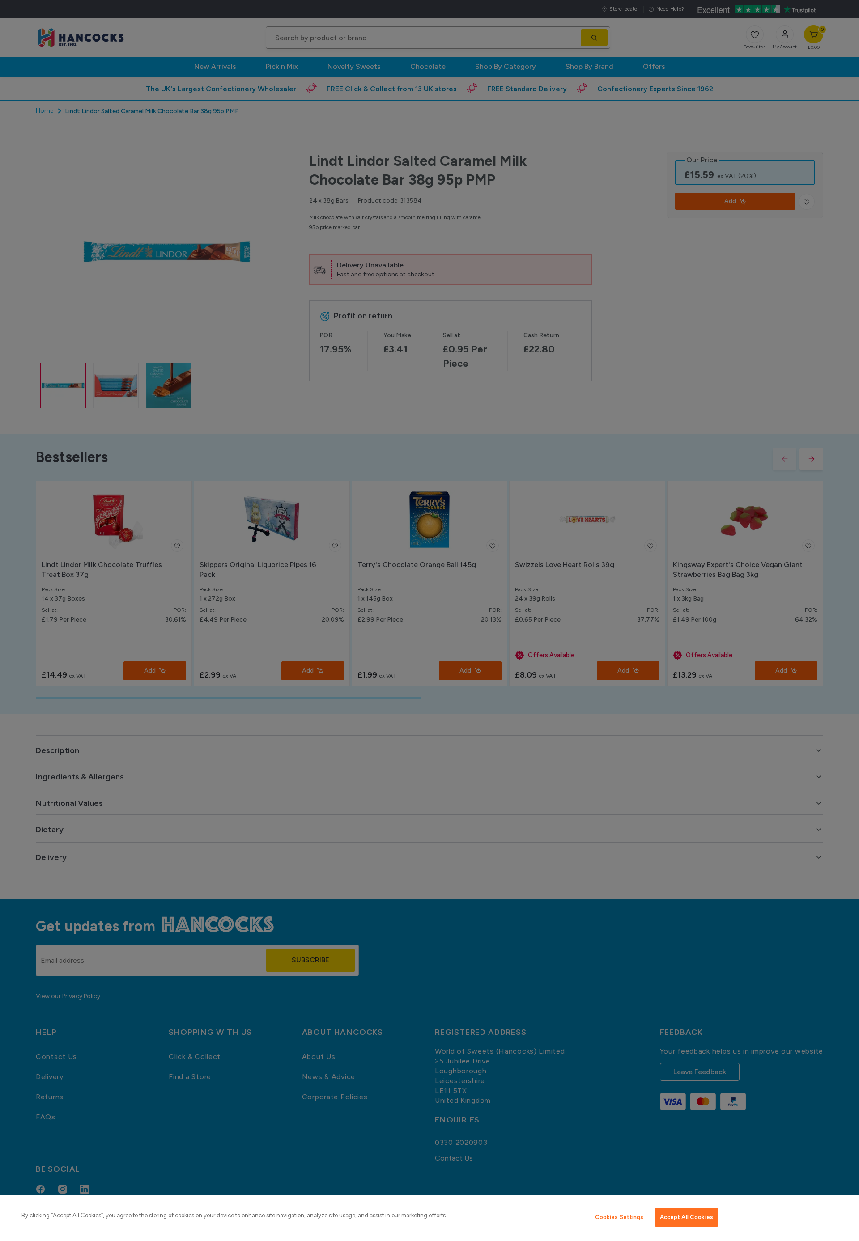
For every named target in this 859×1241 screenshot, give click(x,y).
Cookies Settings (619, 1217)
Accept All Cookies (686, 1217)
